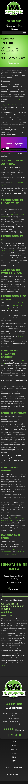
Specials (14, 753)
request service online (9, 554)
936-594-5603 (14, 21)
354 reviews (10, 731)
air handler (20, 303)
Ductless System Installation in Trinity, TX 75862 (13, 606)
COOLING (14, 745)
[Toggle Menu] (24, 32)
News (14, 761)
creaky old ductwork (8, 250)
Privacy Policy (14, 772)
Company (14, 757)
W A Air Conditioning (10, 105)
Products (14, 749)
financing (22, 336)
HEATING (14, 741)
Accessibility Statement (14, 774)
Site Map (14, 776)
